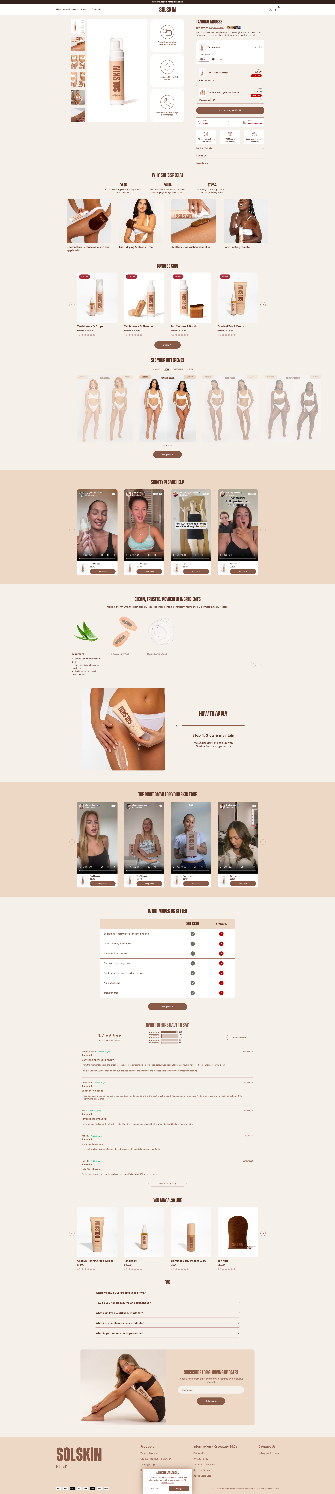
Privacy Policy (167, 1483)
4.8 (125, 335)
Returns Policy (201, 1453)
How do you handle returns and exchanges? (123, 1302)
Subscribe (211, 1401)
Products (147, 1446)
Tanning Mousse (149, 1453)
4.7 (78, 335)
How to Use (202, 155)
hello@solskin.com (269, 1453)
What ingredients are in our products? (120, 1323)
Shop (58, 9)
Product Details (204, 148)
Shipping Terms (201, 1470)
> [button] (167, 1183)
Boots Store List (202, 1475)
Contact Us (96, 9)
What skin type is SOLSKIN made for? (119, 1313)
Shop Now (167, 454)
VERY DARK (220, 59)
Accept (179, 1489)
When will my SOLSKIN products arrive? (121, 1292)
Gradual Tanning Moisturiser (155, 1458)
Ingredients (202, 163)
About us (85, 9)
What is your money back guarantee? (119, 1333)
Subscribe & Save (71, 9)
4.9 (78, 1269)
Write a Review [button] (239, 1037)
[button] (72, 304)
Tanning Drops (148, 1464)
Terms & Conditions (204, 1464)
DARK (205, 59)
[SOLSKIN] (167, 9)
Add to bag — (230, 110)
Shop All (167, 344)
